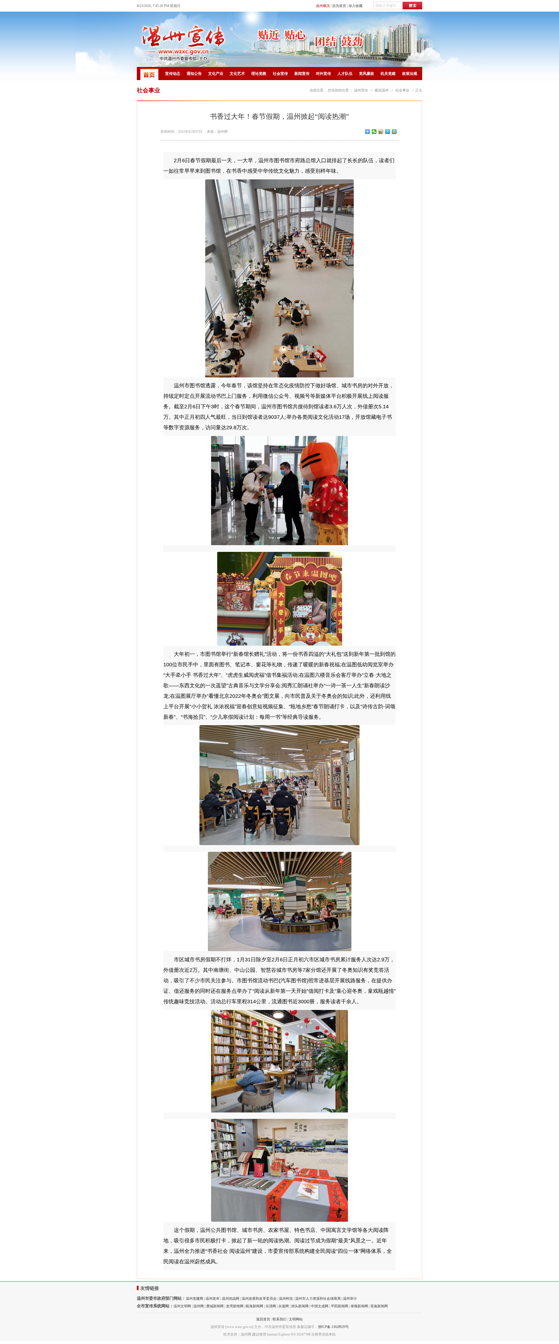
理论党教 (258, 73)
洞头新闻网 (300, 1306)
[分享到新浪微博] (380, 131)
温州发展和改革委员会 (259, 1299)
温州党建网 (194, 1299)
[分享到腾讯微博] (387, 131)
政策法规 (409, 73)
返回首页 (263, 1319)
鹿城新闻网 (215, 1306)
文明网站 (296, 1319)
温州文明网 (182, 1306)
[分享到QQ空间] (394, 131)
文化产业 (215, 73)
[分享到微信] (374, 131)
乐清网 (271, 1306)
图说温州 (382, 90)
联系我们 (279, 1319)
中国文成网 (319, 1306)
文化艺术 (237, 73)
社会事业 (402, 90)
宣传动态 (172, 73)
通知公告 (194, 73)
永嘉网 (283, 1306)
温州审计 (350, 1299)
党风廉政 (366, 73)
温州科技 (286, 1299)
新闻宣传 (301, 73)
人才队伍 (345, 73)
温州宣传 (361, 90)
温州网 (198, 1306)
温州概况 (323, 6)
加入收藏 (355, 6)
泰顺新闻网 (359, 1306)
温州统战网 (230, 1299)
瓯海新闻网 (254, 1306)
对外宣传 (323, 73)
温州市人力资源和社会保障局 (318, 1299)
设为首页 (339, 6)
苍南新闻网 (379, 1306)
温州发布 (213, 1299)
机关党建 (388, 73)
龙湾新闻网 (234, 1306)
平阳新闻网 (339, 1306)
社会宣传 (280, 73)
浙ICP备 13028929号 (333, 1327)
